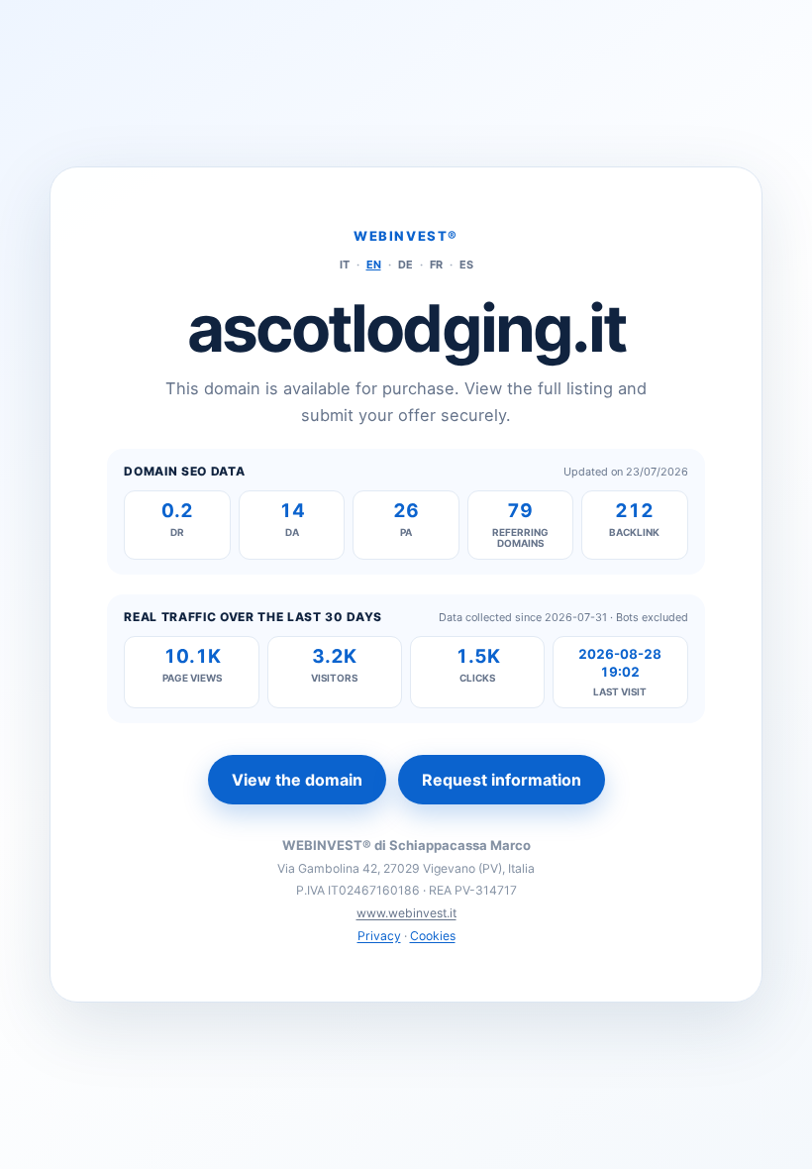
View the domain (297, 780)
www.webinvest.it (406, 912)
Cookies (433, 935)
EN (373, 264)
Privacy (379, 935)
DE (405, 264)
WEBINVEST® (406, 236)
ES (466, 264)
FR (436, 264)
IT (345, 264)
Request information (501, 780)
